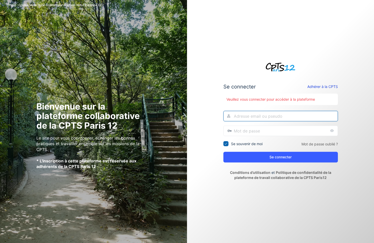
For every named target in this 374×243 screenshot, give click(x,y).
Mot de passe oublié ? (319, 144)
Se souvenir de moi (247, 144)
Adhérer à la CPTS (322, 87)
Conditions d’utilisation (250, 173)
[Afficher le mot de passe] (333, 131)
